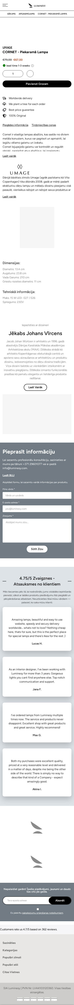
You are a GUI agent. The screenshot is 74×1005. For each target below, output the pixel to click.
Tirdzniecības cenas (44, 125)
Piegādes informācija (15, 125)
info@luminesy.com (15, 468)
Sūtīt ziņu (37, 549)
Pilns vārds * (9, 489)
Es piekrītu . (37, 912)
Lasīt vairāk (9, 156)
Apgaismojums (27, 14)
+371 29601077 (32, 464)
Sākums (11, 14)
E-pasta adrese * (11, 502)
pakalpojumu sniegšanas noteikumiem (42, 912)
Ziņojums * (8, 516)
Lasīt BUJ (8, 475)
